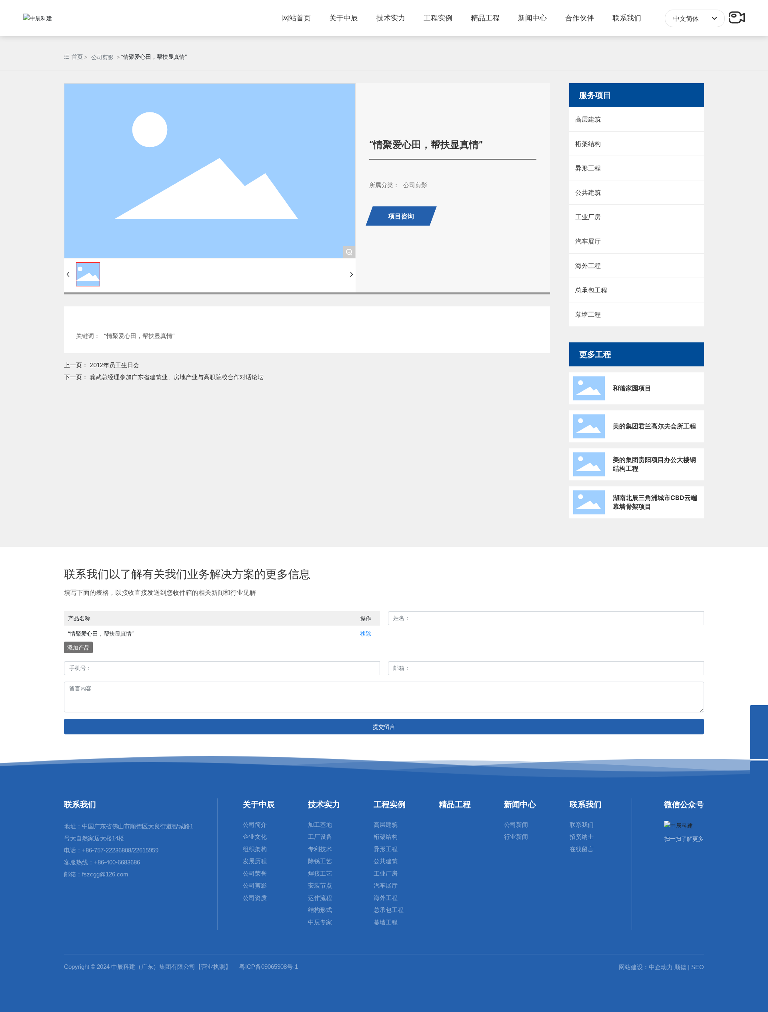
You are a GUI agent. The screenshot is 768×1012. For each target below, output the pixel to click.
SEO (697, 967)
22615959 (145, 850)
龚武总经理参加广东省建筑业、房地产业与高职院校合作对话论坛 (177, 377)
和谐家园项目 (632, 388)
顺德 (680, 967)
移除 (365, 633)
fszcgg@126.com (105, 874)
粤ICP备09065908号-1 (268, 966)
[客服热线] (759, 732)
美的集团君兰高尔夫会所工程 (654, 426)
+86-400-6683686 (117, 862)
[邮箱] (759, 714)
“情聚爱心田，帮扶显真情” (101, 633)
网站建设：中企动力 (646, 967)
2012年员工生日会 (114, 365)
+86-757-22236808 (106, 850)
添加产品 (78, 647)
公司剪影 (102, 57)
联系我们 (80, 804)
